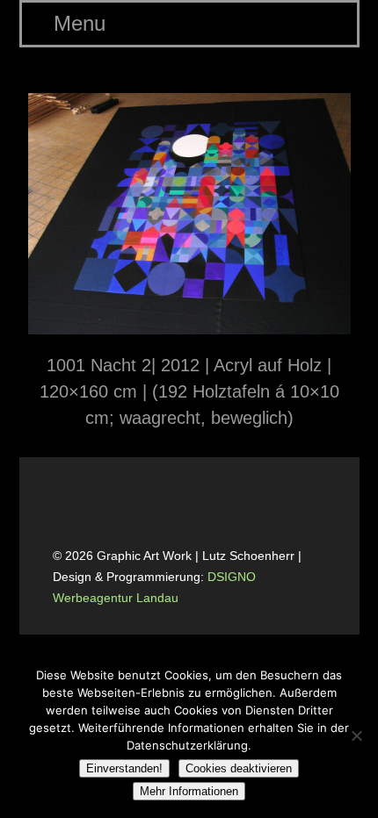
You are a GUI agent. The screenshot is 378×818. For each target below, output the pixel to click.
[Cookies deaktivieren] (356, 735)
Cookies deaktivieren (238, 768)
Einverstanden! (124, 768)
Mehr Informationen (189, 791)
